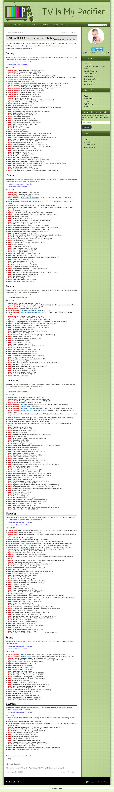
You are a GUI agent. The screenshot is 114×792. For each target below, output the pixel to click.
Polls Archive (88, 104)
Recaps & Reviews (90, 74)
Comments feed (89, 144)
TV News (35, 25)
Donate (86, 101)
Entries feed (88, 142)
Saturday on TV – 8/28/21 (14, 32)
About (64, 25)
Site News (87, 76)
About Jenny (88, 98)
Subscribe (86, 127)
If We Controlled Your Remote (94, 66)
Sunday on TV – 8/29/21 (69, 32)
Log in (86, 139)
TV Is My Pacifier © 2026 (13, 782)
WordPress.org (89, 147)
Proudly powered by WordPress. (98, 782)
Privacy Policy (57, 788)
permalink (61, 768)
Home (9, 25)
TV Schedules (21, 25)
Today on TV (88, 82)
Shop (86, 106)
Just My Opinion (50, 25)
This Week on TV (26, 768)
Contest (87, 64)
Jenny (74, 39)
